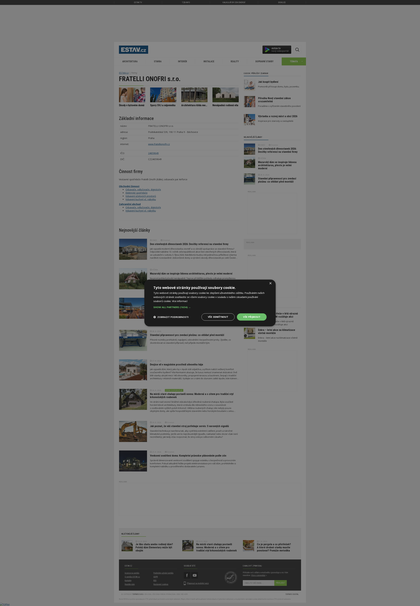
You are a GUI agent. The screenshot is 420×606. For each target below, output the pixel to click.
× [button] (270, 283)
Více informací (179, 301)
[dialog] (210, 303)
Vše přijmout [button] (251, 316)
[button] (210, 307)
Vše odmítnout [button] (218, 316)
